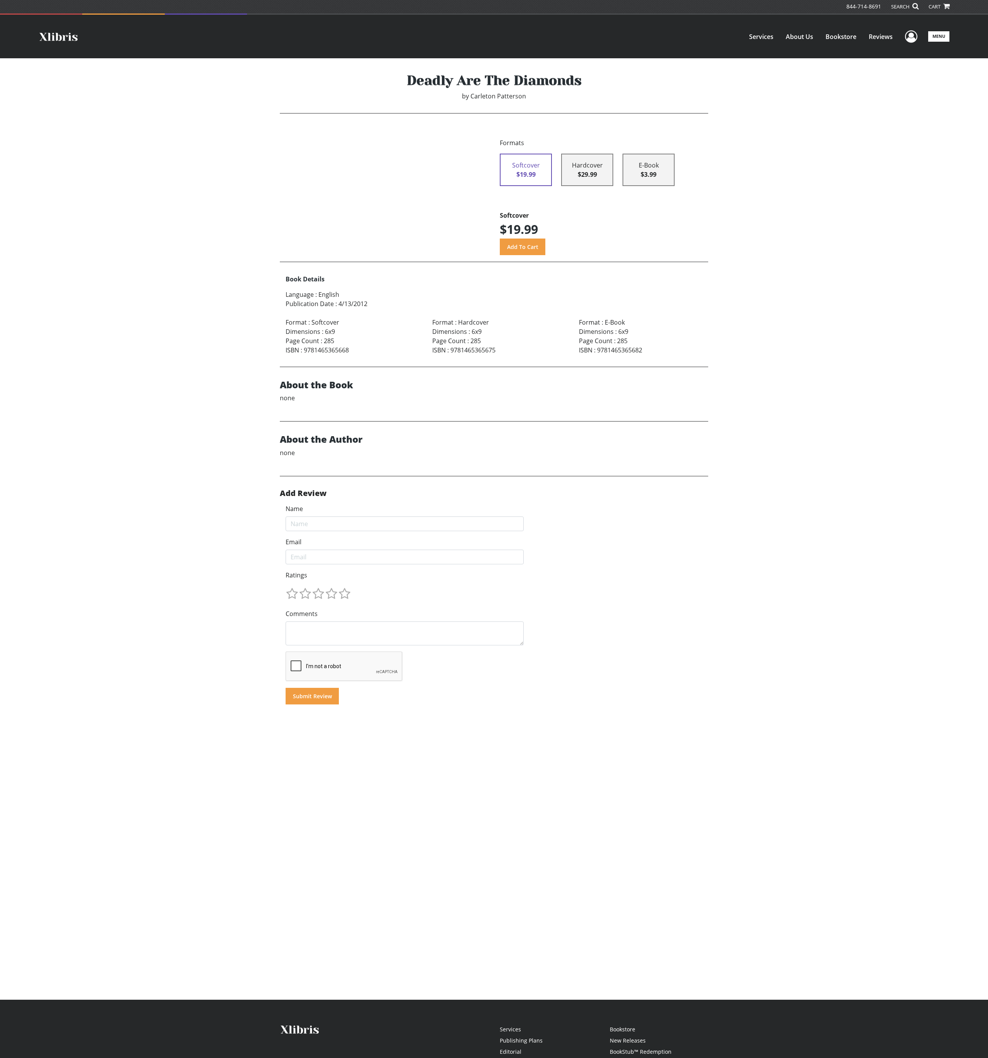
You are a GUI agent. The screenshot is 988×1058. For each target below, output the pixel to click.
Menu (938, 36)
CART (935, 6)
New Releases (628, 1040)
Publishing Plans (521, 1040)
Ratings (296, 575)
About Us (799, 36)
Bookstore (841, 36)
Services (761, 36)
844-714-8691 (863, 6)
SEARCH (901, 6)
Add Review (303, 493)
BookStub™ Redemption (641, 1051)
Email (293, 542)
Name (294, 508)
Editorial (510, 1051)
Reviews (881, 36)
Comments (302, 613)
